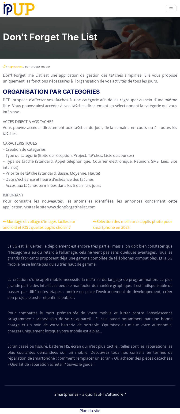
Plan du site (90, 410)
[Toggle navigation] (171, 8)
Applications (15, 66)
